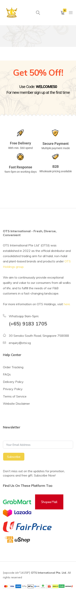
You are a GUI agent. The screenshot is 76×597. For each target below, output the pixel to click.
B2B (55, 166)
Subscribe (13, 457)
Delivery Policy (13, 382)
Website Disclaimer (16, 403)
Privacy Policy (13, 389)
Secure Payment (55, 144)
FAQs (7, 374)
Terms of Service (15, 396)
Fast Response (20, 167)
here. (67, 304)
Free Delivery (20, 143)
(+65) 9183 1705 (28, 324)
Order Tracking (13, 367)
